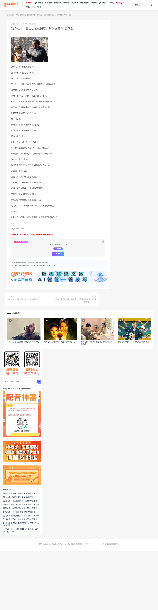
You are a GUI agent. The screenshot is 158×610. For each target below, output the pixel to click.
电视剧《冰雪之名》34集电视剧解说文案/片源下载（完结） (21, 530)
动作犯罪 (65, 3)
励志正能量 (84, 3)
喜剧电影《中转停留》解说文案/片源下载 (20, 508)
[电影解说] (39, 3)
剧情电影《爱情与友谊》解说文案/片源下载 (21, 516)
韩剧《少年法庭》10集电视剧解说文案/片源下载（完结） (21, 524)
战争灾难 (74, 3)
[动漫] (111, 3)
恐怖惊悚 (57, 3)
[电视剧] (102, 3)
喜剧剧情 (94, 3)
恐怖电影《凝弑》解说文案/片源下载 (18, 497)
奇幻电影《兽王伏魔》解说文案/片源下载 (20, 501)
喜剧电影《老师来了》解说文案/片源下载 (133, 342)
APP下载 (37, 7)
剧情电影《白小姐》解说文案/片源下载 (19, 512)
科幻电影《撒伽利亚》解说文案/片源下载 (23, 299)
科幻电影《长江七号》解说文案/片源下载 (60, 342)
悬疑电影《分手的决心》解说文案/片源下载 (21, 505)
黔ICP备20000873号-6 (110, 544)
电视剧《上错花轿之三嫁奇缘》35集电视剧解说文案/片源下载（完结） (75, 301)
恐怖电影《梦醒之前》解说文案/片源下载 (20, 493)
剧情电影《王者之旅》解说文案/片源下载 (20, 519)
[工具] (28, 7)
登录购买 (59, 254)
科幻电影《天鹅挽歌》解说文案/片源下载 (23, 342)
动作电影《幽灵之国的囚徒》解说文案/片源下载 (39, 265)
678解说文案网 (20, 15)
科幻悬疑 (48, 3)
